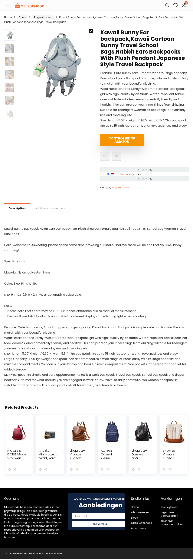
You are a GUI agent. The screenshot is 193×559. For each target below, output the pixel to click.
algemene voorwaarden (169, 514)
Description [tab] (17, 208)
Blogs (134, 518)
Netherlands (124, 174)
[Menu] (8, 5)
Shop (22, 17)
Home (8, 17)
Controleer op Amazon (122, 140)
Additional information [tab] (50, 208)
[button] (91, 31)
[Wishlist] (175, 5)
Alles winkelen (140, 512)
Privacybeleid (169, 507)
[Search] (167, 5)
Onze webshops (141, 523)
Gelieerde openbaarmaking (172, 522)
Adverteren (138, 528)
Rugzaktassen (43, 17)
